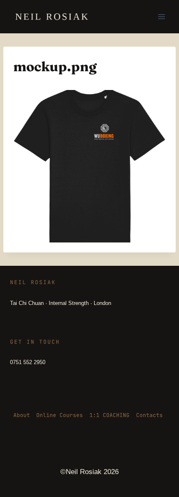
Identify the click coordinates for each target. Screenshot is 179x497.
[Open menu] (161, 16)
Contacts (149, 415)
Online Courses (59, 415)
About (21, 415)
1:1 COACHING (109, 415)
